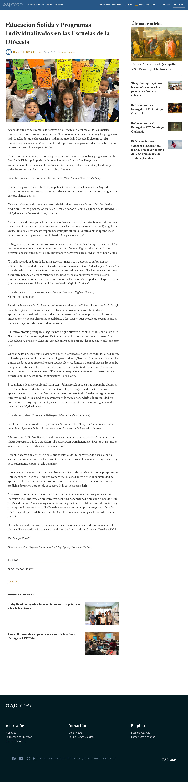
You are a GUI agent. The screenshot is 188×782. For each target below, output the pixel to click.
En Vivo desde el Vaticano (110, 5)
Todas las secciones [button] (148, 5)
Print (14, 582)
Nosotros (11, 732)
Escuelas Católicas (15, 741)
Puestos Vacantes (140, 732)
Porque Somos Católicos (82, 737)
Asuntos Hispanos (66, 52)
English (128, 5)
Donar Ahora (75, 732)
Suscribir (178, 4)
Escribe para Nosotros (143, 737)
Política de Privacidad (105, 758)
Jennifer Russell (24, 52)
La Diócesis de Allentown (19, 737)
